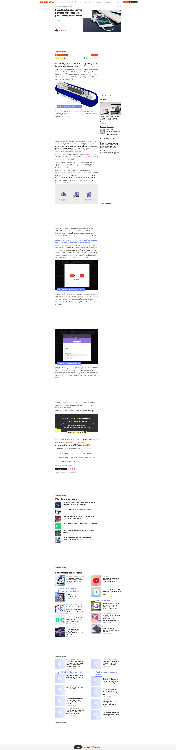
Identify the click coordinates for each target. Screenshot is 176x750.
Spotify (86, 445)
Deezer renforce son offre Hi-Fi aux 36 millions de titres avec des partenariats (79, 517)
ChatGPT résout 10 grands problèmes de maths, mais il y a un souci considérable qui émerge (113, 132)
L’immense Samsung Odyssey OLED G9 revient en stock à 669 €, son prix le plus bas (75, 632)
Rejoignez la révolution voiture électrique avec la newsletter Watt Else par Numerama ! (79, 503)
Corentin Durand (63, 30)
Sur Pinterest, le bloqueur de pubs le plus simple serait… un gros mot (111, 663)
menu (57, 2)
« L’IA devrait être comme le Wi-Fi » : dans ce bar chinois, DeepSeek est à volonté (75, 701)
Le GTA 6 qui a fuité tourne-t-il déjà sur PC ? (75, 595)
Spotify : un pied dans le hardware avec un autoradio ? (80, 523)
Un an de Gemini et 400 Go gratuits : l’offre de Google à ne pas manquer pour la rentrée (112, 592)
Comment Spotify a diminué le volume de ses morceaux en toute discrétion (77, 538)
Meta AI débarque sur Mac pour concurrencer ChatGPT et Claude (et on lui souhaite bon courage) (112, 606)
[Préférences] (127, 2)
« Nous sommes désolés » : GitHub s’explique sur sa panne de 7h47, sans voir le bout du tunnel (75, 580)
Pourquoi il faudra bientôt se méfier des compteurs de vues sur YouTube (74, 677)
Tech (119, 6)
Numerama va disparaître (107, 157)
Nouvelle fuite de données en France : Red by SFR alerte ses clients (74, 619)
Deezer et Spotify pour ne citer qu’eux (71, 151)
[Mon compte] (124, 2)
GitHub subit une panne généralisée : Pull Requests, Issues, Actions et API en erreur (112, 692)
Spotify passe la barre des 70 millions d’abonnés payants (78, 531)
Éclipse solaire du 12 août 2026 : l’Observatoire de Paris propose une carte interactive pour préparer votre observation (109, 145)
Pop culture (73, 472)
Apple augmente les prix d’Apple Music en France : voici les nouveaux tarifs (77, 451)
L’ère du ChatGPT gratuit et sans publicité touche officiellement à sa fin (75, 711)
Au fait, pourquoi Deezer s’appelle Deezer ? (77, 509)
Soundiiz (88, 156)
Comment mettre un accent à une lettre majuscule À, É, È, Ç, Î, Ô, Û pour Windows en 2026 (110, 138)
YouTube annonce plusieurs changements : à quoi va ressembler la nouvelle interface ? (111, 580)
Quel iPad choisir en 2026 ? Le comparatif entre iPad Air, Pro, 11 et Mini (111, 714)
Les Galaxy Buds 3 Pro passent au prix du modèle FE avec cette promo (111, 702)
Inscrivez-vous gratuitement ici (76, 442)
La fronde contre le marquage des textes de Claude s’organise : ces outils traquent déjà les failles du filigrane (110, 680)
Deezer (58, 472)
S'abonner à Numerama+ (75, 432)
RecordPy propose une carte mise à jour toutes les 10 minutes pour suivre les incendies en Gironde (110, 152)
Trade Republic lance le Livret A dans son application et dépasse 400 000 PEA (112, 629)
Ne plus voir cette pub (60, 51)
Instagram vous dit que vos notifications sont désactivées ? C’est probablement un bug (111, 618)
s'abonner (134, 2)
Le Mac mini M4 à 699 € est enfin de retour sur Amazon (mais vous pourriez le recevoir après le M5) (75, 664)
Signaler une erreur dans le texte (63, 465)
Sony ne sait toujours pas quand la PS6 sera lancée (74, 688)
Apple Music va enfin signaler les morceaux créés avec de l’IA (73, 448)
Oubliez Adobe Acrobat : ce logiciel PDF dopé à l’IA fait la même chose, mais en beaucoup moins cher (110, 119)
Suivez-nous (95, 55)
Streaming (65, 472)
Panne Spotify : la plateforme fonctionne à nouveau (70, 461)
